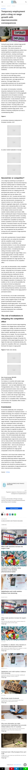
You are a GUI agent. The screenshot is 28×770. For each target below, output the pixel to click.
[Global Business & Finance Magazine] (14, 2)
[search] (26, 2)
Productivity (4, 668)
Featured (3, 641)
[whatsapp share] (12, 514)
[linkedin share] (10, 514)
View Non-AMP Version (17, 764)
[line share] (15, 514)
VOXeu (8, 472)
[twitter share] (2, 514)
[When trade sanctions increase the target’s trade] (14, 537)
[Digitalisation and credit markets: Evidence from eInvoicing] (14, 582)
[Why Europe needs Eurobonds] (14, 687)
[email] (7, 768)
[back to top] (25, 764)
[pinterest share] (7, 514)
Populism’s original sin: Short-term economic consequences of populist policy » (16, 492)
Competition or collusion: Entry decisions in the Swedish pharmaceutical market (11, 569)
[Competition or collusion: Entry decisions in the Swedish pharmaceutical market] (14, 559)
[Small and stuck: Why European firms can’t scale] (14, 741)
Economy (3, 8)
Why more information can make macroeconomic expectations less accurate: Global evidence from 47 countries (14, 725)
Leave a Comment (14, 508)
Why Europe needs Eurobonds (10, 698)
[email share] (5, 514)
